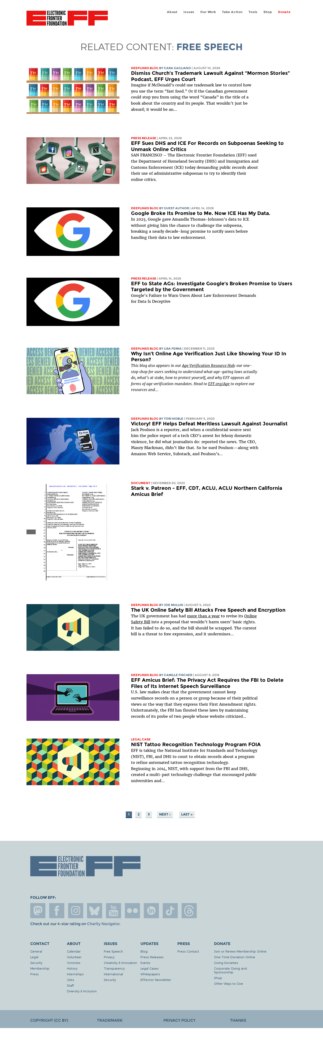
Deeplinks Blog (144, 68)
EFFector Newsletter (155, 979)
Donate (284, 12)
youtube (113, 910)
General (36, 951)
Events (145, 962)
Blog (144, 951)
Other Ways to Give (228, 983)
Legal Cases (149, 968)
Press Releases (152, 957)
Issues (188, 12)
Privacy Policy (179, 1020)
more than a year (203, 616)
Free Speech (113, 951)
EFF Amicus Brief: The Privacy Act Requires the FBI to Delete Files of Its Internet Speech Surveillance (207, 683)
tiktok (170, 910)
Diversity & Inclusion (82, 991)
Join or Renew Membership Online (240, 951)
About (172, 12)
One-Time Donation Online (234, 957)
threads (189, 910)
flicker (132, 910)
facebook (56, 910)
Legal (34, 957)
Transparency (114, 968)
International (113, 974)
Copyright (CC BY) (49, 1020)
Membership (39, 968)
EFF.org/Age (219, 383)
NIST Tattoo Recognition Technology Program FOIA (196, 744)
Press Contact (188, 951)
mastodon (37, 910)
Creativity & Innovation (120, 962)
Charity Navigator (103, 924)
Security (36, 962)
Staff (70, 985)
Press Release (143, 138)
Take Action (232, 12)
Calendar (74, 951)
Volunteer (74, 957)
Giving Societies (226, 962)
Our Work (208, 12)
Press (34, 974)
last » (186, 814)
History (72, 968)
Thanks (238, 1020)
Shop (267, 12)
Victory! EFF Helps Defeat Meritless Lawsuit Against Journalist (209, 424)
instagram (75, 910)
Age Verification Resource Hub (208, 365)
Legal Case (141, 739)
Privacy (109, 957)
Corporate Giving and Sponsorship (230, 970)
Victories (73, 962)
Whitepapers (150, 974)
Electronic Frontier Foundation (67, 21)
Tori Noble (173, 418)
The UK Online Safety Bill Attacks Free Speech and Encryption (208, 610)
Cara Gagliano (177, 68)
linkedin (151, 910)
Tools (253, 12)
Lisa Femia (173, 348)
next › (164, 814)
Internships (75, 974)
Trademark (109, 1020)
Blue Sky (94, 910)
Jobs (70, 979)
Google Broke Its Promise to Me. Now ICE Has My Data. (200, 213)
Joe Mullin (173, 605)
